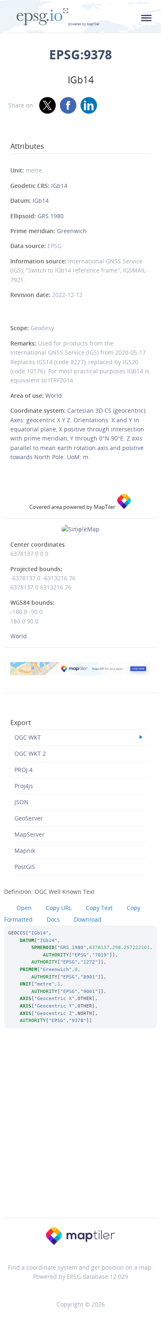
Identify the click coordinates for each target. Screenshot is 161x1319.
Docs (53, 919)
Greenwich (72, 231)
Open (24, 908)
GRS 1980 (51, 216)
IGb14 (59, 186)
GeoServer (28, 818)
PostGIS (24, 867)
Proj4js (23, 786)
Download (88, 919)
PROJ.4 (23, 770)
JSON (21, 802)
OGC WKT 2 (30, 753)
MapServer (29, 834)
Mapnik (24, 850)
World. (54, 395)
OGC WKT (27, 737)
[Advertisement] (80, 1134)
